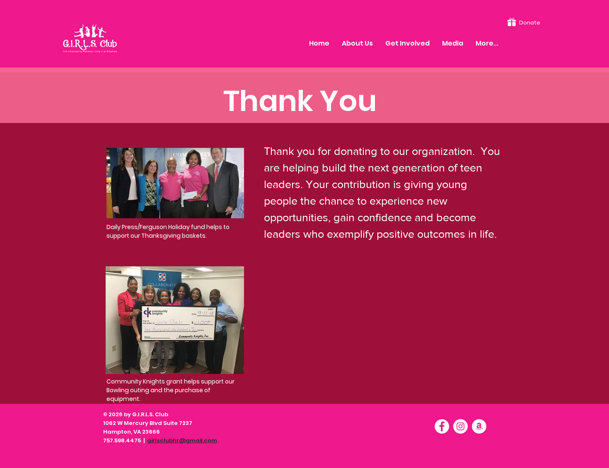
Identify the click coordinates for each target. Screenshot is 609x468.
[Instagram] (460, 426)
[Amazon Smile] (479, 426)
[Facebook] (442, 426)
